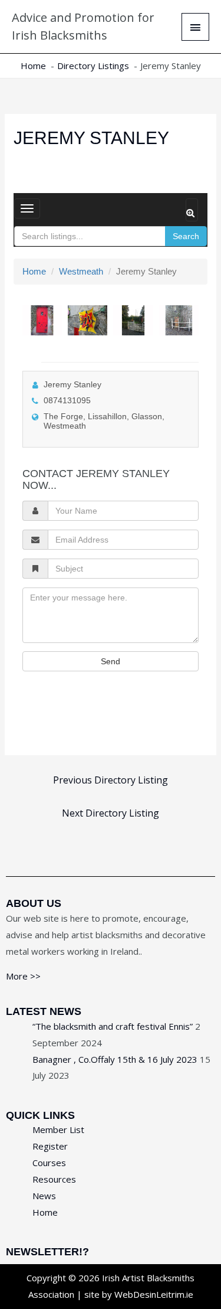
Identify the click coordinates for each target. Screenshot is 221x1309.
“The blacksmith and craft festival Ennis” (112, 1026)
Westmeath (81, 271)
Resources (54, 1179)
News (44, 1196)
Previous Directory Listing (110, 779)
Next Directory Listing (110, 813)
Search (186, 236)
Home (34, 271)
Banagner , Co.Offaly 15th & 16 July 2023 (114, 1059)
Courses (49, 1162)
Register (50, 1146)
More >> (23, 976)
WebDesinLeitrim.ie (153, 1294)
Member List (58, 1129)
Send (110, 661)
